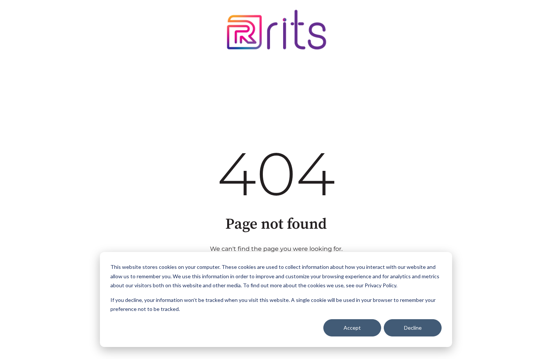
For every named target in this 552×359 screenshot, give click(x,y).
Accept (352, 327)
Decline (413, 327)
